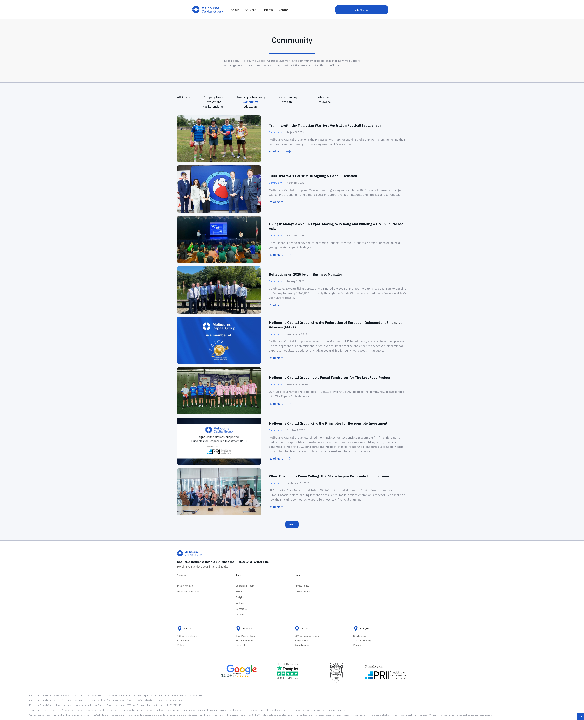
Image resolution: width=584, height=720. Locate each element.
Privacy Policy (302, 585)
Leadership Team (245, 585)
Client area (361, 9)
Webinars (241, 603)
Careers (240, 614)
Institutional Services (188, 591)
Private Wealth (185, 585)
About (235, 10)
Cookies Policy (302, 591)
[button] (250, 9)
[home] (207, 9)
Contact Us (241, 608)
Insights (240, 597)
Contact (284, 10)
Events (239, 591)
